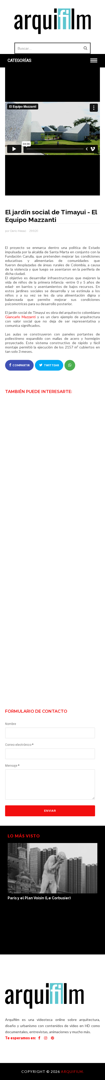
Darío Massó (18, 231)
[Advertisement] (52, 650)
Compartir (21, 365)
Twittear (51, 365)
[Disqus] (52, 494)
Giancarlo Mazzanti (20, 317)
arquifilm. (72, 1071)
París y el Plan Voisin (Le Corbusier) (39, 898)
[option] (52, 872)
